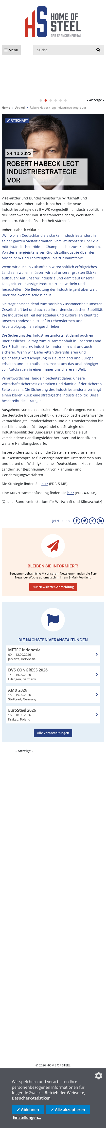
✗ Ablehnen (28, 1109)
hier (44, 483)
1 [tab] (40, 100)
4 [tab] (55, 100)
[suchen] (98, 50)
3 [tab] (50, 100)
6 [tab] (65, 100)
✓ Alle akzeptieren (68, 1109)
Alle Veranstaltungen (53, 733)
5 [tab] (60, 100)
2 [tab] (45, 100)
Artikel (20, 107)
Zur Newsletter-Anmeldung (53, 587)
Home (6, 107)
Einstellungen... (27, 1117)
